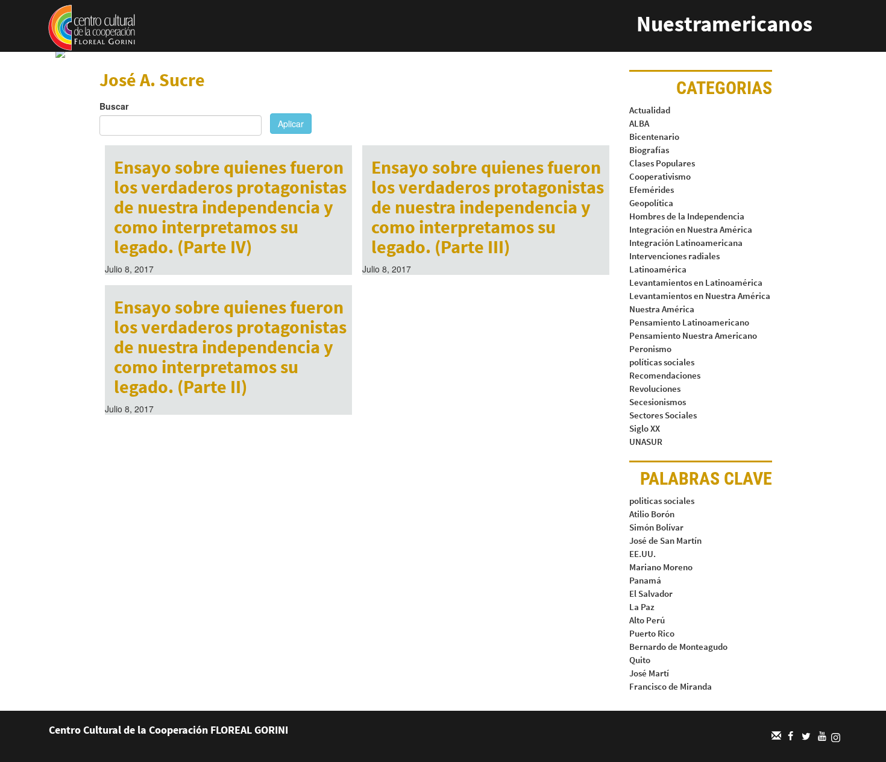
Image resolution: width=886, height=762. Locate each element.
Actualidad (649, 110)
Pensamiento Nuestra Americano (693, 335)
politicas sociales (661, 500)
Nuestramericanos (724, 23)
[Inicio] (91, 26)
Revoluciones (654, 388)
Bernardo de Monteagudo (678, 646)
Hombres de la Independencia (686, 216)
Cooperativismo (660, 176)
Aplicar (291, 124)
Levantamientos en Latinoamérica (695, 282)
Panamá (645, 580)
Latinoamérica (657, 269)
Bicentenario (654, 136)
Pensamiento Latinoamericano (689, 322)
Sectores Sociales (663, 415)
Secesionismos (657, 402)
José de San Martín (665, 540)
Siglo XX (644, 428)
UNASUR (645, 441)
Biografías (649, 150)
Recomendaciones (664, 375)
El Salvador (651, 593)
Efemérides (651, 189)
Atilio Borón (651, 514)
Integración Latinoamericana (686, 242)
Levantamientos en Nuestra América (699, 295)
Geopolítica (651, 203)
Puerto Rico (651, 633)
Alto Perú (647, 620)
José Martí (649, 673)
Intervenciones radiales (674, 256)
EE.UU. (642, 553)
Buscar (113, 106)
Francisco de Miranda (670, 686)
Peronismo (650, 348)
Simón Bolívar (656, 527)
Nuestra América (661, 309)
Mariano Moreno (661, 567)
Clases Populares (662, 163)
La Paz (642, 606)
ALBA (639, 123)
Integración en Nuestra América (690, 229)
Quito (639, 660)
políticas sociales (661, 362)
